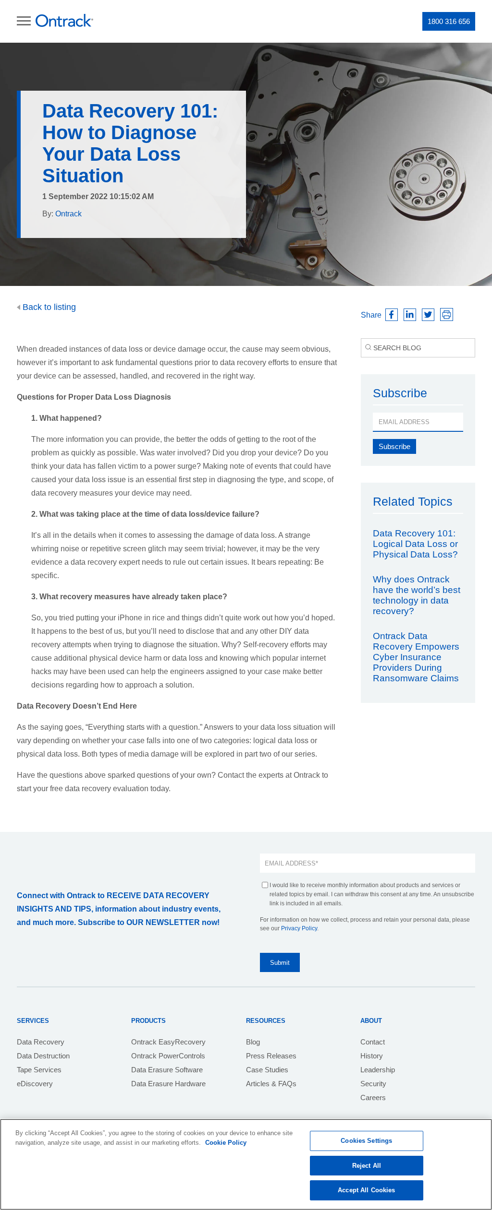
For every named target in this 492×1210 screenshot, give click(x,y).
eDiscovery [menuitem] (35, 1084)
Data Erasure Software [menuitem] (167, 1070)
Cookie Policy (225, 1142)
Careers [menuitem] (373, 1097)
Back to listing (48, 307)
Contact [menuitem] (372, 1042)
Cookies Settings (366, 1140)
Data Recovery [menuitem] (40, 1042)
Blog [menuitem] (253, 1042)
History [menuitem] (371, 1056)
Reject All (366, 1165)
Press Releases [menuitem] (271, 1056)
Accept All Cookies (366, 1190)
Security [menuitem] (373, 1084)
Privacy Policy (299, 928)
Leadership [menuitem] (377, 1070)
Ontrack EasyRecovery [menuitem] (168, 1042)
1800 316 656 (449, 21)
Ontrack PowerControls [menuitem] (168, 1056)
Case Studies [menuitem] (267, 1070)
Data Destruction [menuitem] (43, 1056)
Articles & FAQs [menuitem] (271, 1084)
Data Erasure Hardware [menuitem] (168, 1084)
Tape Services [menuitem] (39, 1070)
